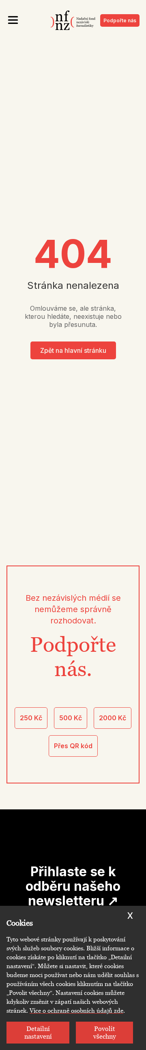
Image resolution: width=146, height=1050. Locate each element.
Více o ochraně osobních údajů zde (76, 1010)
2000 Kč (112, 718)
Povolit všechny (104, 1032)
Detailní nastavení (38, 1032)
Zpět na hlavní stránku (73, 350)
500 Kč (70, 718)
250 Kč (31, 718)
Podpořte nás (119, 20)
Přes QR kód (73, 746)
